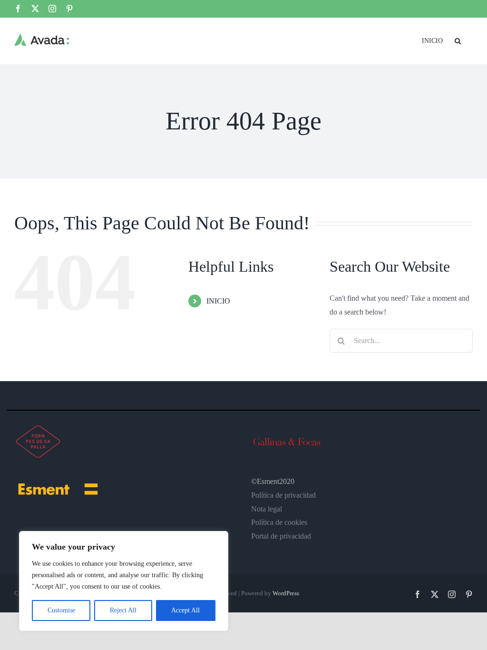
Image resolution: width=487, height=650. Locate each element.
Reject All (123, 610)
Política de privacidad (283, 495)
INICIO (218, 301)
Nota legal (266, 509)
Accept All (185, 610)
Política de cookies (279, 522)
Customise (61, 610)
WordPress (286, 593)
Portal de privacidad (281, 536)
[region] (123, 581)
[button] (458, 40)
